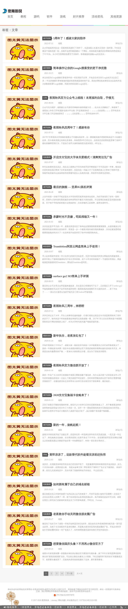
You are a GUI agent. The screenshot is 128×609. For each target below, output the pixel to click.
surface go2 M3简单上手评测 (71, 276)
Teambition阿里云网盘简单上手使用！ (77, 246)
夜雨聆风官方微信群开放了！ (71, 365)
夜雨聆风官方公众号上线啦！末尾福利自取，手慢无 (81, 97)
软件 (49, 16)
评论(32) (119, 133)
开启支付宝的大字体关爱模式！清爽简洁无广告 (82, 157)
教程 (23, 16)
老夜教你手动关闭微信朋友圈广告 (74, 514)
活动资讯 (97, 16)
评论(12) (119, 519)
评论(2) (119, 341)
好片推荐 (78, 16)
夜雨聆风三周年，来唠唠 (68, 305)
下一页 (69, 573)
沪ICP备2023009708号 (65, 595)
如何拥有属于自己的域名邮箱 (71, 484)
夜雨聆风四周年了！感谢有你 (71, 127)
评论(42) (119, 222)
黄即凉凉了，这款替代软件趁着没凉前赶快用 (77, 454)
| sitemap (54, 600)
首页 (10, 16)
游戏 (63, 16)
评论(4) (119, 73)
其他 (45, 454)
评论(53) (119, 43)
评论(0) (119, 400)
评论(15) (119, 430)
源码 (36, 16)
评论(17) (119, 370)
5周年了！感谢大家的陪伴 (69, 38)
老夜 (60, 43)
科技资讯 (47, 246)
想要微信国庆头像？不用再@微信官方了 (78, 543)
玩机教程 (47, 157)
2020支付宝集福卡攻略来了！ (71, 395)
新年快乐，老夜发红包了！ (70, 335)
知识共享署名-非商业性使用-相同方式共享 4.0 (40, 589)
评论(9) (119, 281)
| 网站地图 (61, 600)
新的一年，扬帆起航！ (67, 424)
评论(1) (119, 162)
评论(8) (119, 192)
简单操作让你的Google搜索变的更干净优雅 (80, 68)
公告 (45, 98)
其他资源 (116, 16)
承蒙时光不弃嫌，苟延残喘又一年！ (75, 216)
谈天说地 (47, 38)
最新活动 (47, 336)
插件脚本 (47, 68)
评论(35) (119, 103)
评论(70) (119, 311)
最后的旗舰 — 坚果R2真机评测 (72, 187)
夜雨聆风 (12, 11)
